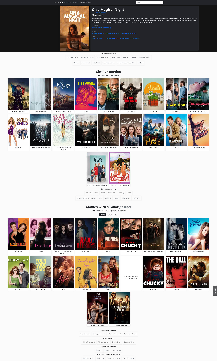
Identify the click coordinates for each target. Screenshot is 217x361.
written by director (87, 57)
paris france (86, 63)
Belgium (94, 28)
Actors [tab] (110, 215)
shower (76, 63)
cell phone (96, 63)
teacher (125, 57)
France (100, 28)
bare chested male (102, 57)
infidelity (140, 63)
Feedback (215, 291)
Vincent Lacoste (110, 33)
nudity (117, 198)
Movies (82, 2)
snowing (121, 193)
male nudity (126, 198)
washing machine (108, 63)
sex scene (108, 198)
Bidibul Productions (113, 358)
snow (129, 193)
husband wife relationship (126, 63)
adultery (88, 193)
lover (96, 193)
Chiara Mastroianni (98, 33)
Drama (103, 12)
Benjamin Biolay (130, 33)
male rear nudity (72, 57)
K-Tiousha (100, 358)
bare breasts (116, 57)
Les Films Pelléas (88, 358)
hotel (103, 193)
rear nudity (136, 198)
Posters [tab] (102, 215)
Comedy (98, 12)
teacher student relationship (141, 57)
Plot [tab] (116, 215)
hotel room (111, 193)
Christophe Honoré (107, 38)
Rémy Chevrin (96, 38)
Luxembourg (107, 28)
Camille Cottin (120, 33)
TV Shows (89, 2)
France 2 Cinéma (128, 358)
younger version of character (86, 198)
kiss (100, 198)
